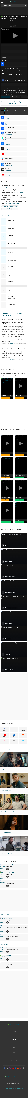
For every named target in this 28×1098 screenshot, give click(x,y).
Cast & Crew (5, 215)
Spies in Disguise (19, 497)
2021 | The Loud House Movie (21, 395)
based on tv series (13, 206)
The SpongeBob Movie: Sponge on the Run (21, 453)
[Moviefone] (14, 2)
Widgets (23, 742)
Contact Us (14, 1055)
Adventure (4, 70)
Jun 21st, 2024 (15, 68)
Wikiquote (11, 343)
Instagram (23, 730)
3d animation (5, 206)
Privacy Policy (14, 1063)
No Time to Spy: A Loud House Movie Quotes (13, 314)
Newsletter (14, 742)
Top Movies (5, 914)
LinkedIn (13, 736)
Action (13, 70)
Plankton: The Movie (6, 497)
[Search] (25, 5)
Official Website (14, 203)
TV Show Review (10, 883)
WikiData (7, 203)
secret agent (14, 208)
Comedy (17, 70)
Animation (9, 70)
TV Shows (14, 1034)
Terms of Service (14, 1060)
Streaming (14, 1036)
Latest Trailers (5, 749)
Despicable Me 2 (5, 453)
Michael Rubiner (18, 192)
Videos (14, 1044)
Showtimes (14, 1039)
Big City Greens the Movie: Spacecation (21, 520)
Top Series (4, 944)
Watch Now (4, 187)
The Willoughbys (5, 475)
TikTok (4, 742)
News (14, 1047)
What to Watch (14, 1042)
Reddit (7, 80)
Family (20, 70)
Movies (14, 1031)
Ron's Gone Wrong (6, 520)
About (14, 1052)
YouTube (4, 736)
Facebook (3, 80)
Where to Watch (12, 103)
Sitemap (14, 1057)
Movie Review (9, 866)
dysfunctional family (6, 208)
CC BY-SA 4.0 (6, 344)
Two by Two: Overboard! (21, 475)
